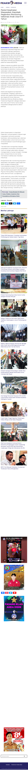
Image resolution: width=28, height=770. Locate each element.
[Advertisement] (14, 15)
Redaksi (8, 764)
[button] (24, 756)
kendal (4, 206)
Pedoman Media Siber (16, 764)
